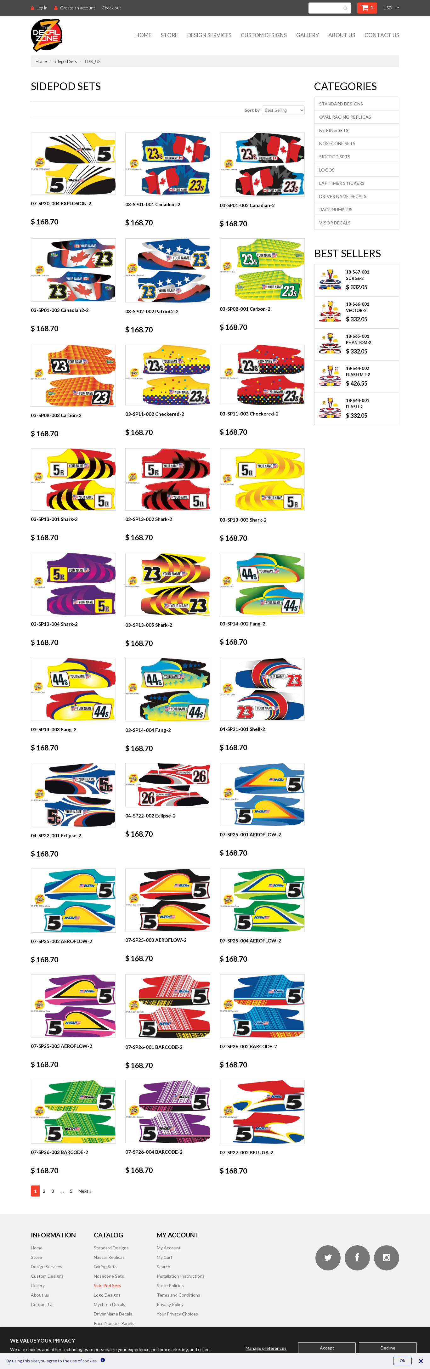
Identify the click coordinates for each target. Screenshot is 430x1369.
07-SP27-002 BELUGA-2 (246, 1152)
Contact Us (382, 35)
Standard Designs (341, 103)
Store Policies (170, 1285)
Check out (111, 7)
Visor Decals (335, 222)
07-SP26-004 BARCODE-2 (154, 1152)
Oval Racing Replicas (345, 117)
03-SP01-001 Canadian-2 (152, 204)
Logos (327, 170)
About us (40, 1295)
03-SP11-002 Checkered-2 (154, 414)
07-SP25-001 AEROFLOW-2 (250, 834)
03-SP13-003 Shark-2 (243, 520)
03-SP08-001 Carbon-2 (245, 309)
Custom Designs (264, 35)
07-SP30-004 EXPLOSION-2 (61, 203)
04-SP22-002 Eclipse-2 (150, 815)
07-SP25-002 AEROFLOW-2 (61, 941)
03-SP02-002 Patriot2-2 (151, 311)
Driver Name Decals (342, 196)
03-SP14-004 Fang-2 (148, 730)
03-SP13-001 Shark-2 (54, 519)
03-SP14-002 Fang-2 (242, 623)
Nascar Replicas (109, 1257)
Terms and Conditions (178, 1295)
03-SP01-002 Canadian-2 (247, 205)
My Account (169, 1247)
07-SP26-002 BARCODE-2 (248, 1046)
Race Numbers (336, 209)
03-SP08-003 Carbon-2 (56, 415)
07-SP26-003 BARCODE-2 (59, 1152)
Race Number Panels (114, 1323)
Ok (402, 1360)
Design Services (209, 35)
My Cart (165, 1257)
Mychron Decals (109, 1304)
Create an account (77, 7)
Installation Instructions (181, 1276)
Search (163, 1266)
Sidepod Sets (65, 61)
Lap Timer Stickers (342, 183)
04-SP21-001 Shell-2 (242, 729)
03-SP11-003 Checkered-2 (249, 413)
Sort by (252, 110)
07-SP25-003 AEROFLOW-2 (156, 940)
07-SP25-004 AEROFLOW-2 (250, 940)
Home (143, 35)
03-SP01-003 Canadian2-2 (60, 310)
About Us (341, 35)
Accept (327, 1347)
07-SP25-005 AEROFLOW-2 (61, 1046)
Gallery (307, 35)
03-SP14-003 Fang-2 (53, 729)
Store (169, 35)
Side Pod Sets (107, 1285)
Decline (388, 1347)
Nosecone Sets (337, 143)
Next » (85, 1191)
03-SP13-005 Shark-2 (148, 625)
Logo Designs (107, 1295)
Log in (42, 7)
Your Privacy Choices (177, 1313)
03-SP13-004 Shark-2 (54, 624)
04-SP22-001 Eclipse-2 (56, 835)
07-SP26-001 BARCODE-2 (154, 1047)
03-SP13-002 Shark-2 (148, 519)
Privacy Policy (170, 1304)
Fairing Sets (333, 130)
